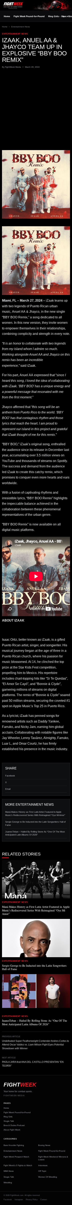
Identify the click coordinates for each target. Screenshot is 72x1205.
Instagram (19, 1200)
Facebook (10, 775)
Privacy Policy (32, 1200)
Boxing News (44, 1145)
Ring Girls (53, 16)
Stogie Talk (9, 1121)
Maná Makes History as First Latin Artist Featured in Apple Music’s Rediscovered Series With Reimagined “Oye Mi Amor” (35, 813)
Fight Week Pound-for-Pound (29, 16)
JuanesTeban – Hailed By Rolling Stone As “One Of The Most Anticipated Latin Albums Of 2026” (35, 833)
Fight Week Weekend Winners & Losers (53, 1158)
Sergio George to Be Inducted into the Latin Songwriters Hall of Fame (35, 823)
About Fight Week (12, 1130)
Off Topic (42, 1171)
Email (7, 789)
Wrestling (8, 1182)
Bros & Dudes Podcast (14, 1125)
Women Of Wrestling (47, 1177)
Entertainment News (20, 27)
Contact (43, 1200)
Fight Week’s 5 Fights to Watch (18, 1165)
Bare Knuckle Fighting (14, 1145)
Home (7, 16)
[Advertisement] (36, 109)
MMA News (9, 1171)
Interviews (42, 1165)
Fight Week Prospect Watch (16, 1157)
